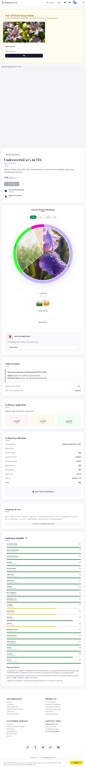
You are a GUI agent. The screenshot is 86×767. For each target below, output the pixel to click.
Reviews (9, 736)
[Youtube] (58, 747)
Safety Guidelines (12, 731)
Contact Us (10, 724)
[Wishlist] (65, 2)
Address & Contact (50, 727)
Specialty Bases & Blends (52, 707)
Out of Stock (13, 183)
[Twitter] (43, 747)
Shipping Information (13, 707)
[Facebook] (35, 747)
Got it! (76, 762)
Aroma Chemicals (50, 702)
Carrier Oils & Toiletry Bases (53, 709)
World (11, 3)
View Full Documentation (44, 491)
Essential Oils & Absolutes (52, 704)
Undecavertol (10, 46)
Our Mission (10, 704)
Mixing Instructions (12, 734)
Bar (40, 217)
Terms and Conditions (13, 714)
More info (31, 764)
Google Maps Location (51, 729)
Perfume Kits (49, 711)
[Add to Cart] (24, 56)
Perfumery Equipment (51, 714)
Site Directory (10, 729)
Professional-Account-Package (15, 726)
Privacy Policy (11, 711)
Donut (33, 217)
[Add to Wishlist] (23, 183)
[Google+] (50, 747)
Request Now (13, 347)
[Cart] (69, 2)
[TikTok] (27, 747)
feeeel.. (48, 217)
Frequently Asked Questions (15, 709)
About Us (9, 702)
